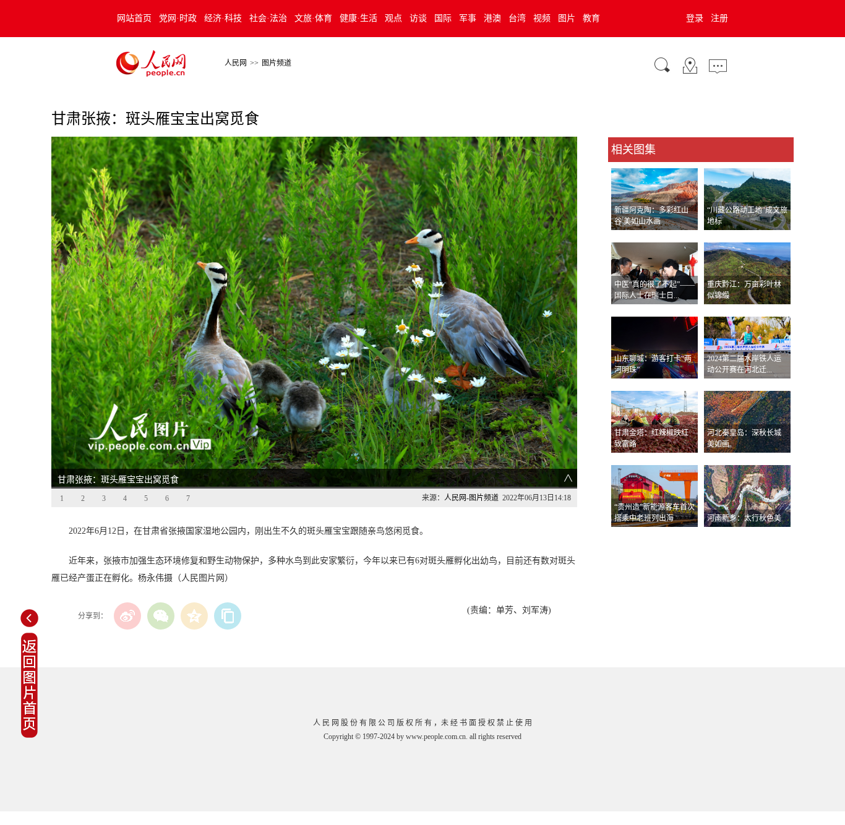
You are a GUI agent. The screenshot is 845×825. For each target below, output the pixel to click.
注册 (719, 18)
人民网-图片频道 (471, 498)
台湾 (517, 18)
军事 (467, 18)
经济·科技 (223, 18)
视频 (542, 18)
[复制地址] (227, 616)
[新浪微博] (127, 616)
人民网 (236, 63)
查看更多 (625, 539)
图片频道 (276, 63)
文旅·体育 (313, 18)
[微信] (160, 616)
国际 (443, 18)
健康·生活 (358, 18)
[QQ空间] (194, 616)
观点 (393, 18)
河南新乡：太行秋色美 (744, 518)
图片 (566, 18)
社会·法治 (268, 18)
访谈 (418, 18)
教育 (591, 18)
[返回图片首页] (29, 735)
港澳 (492, 18)
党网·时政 (178, 18)
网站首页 (134, 18)
